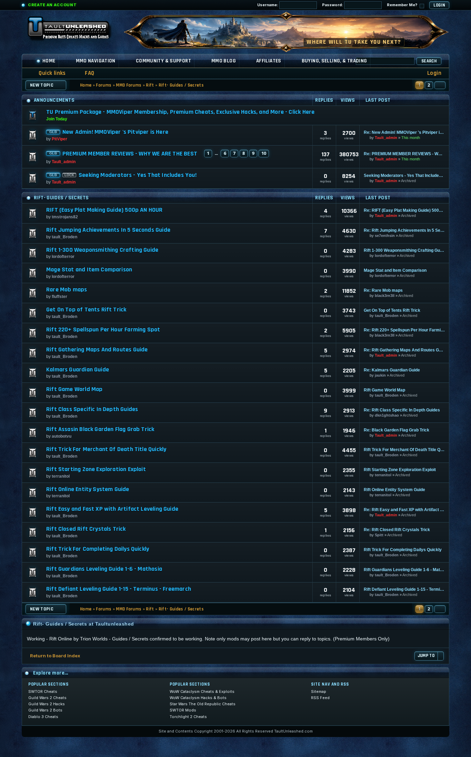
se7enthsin (385, 235)
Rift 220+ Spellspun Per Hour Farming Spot (103, 329)
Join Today (56, 119)
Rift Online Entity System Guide (87, 489)
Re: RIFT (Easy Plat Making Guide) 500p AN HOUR (404, 210)
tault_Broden (64, 237)
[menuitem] (85, 73)
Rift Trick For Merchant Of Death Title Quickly (106, 449)
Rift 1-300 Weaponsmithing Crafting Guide (102, 250)
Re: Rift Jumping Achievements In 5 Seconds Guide (404, 230)
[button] (439, 85)
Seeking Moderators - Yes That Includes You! (138, 175)
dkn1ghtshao (387, 415)
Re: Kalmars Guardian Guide (392, 370)
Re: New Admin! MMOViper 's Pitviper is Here (404, 132)
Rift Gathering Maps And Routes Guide (97, 349)
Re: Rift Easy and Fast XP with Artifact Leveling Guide (404, 509)
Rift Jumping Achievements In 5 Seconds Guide (108, 230)
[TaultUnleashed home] (73, 30)
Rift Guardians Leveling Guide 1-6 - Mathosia (104, 569)
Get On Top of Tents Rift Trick (86, 309)
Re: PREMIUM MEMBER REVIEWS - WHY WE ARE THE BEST (404, 153)
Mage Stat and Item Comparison (89, 269)
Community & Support (163, 61)
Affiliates (268, 61)
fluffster (59, 296)
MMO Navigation (96, 61)
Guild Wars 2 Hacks (46, 703)
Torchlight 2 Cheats (188, 716)
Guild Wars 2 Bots (45, 710)
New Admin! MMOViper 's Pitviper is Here (115, 132)
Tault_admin (386, 138)
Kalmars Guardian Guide (77, 369)
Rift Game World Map (74, 389)
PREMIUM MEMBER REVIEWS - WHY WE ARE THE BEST (129, 153)
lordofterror (63, 256)
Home (49, 61)
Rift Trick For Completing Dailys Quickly (97, 549)
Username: (268, 4)
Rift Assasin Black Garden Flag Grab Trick (100, 429)
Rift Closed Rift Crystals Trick (86, 529)
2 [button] (429, 85)
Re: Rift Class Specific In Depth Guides (402, 410)
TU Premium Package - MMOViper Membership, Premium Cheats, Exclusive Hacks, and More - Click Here (180, 112)
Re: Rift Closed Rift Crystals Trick (397, 529)
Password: (333, 4)
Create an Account (52, 4)
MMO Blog (223, 61)
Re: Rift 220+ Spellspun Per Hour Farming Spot (404, 330)
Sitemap (318, 691)
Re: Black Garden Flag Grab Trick (396, 430)
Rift (150, 85)
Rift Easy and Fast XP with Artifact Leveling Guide (112, 509)
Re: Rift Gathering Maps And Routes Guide (404, 350)
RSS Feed (320, 697)
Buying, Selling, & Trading (334, 61)
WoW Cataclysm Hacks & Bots (198, 697)
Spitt (379, 535)
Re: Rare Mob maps (383, 290)
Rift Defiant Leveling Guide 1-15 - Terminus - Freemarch (118, 589)
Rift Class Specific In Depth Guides (92, 409)
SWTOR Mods (183, 710)
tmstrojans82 (65, 217)
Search (429, 61)
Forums (103, 85)
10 (263, 153)
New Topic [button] (41, 85)
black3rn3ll (384, 295)
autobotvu (61, 436)
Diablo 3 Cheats (43, 716)
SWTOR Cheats (42, 691)
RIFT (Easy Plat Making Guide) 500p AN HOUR (104, 210)
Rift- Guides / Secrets (181, 85)
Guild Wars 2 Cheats (47, 697)
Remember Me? (402, 4)
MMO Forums (128, 85)
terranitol (61, 476)
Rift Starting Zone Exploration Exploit (96, 469)
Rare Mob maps (66, 289)
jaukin (380, 375)
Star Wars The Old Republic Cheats (203, 703)
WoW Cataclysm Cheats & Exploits (202, 691)
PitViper (59, 139)
